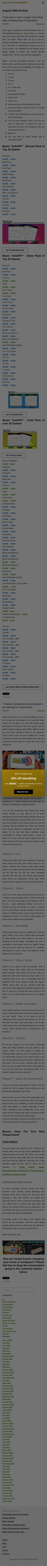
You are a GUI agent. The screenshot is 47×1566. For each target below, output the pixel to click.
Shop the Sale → (23, 792)
